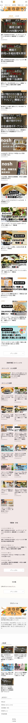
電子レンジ (5, 710)
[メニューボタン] (26, 2)
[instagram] (13, 719)
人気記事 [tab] (17, 16)
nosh (4, 701)
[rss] (15, 719)
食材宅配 (5, 714)
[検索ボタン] (2, 2)
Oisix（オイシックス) (8, 704)
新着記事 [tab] (11, 16)
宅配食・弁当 (6, 707)
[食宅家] (14, 2)
